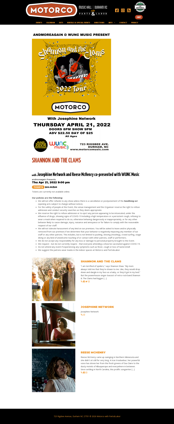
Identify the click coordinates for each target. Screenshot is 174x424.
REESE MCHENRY (93, 352)
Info (110, 22)
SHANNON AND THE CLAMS (101, 261)
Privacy (134, 22)
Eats (61, 22)
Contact (123, 22)
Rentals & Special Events (78, 22)
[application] (114, 23)
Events (39, 22)
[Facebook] (117, 10)
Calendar (50, 22)
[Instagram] (123, 10)
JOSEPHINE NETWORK (97, 307)
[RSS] (129, 10)
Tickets (38, 187)
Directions (99, 22)
